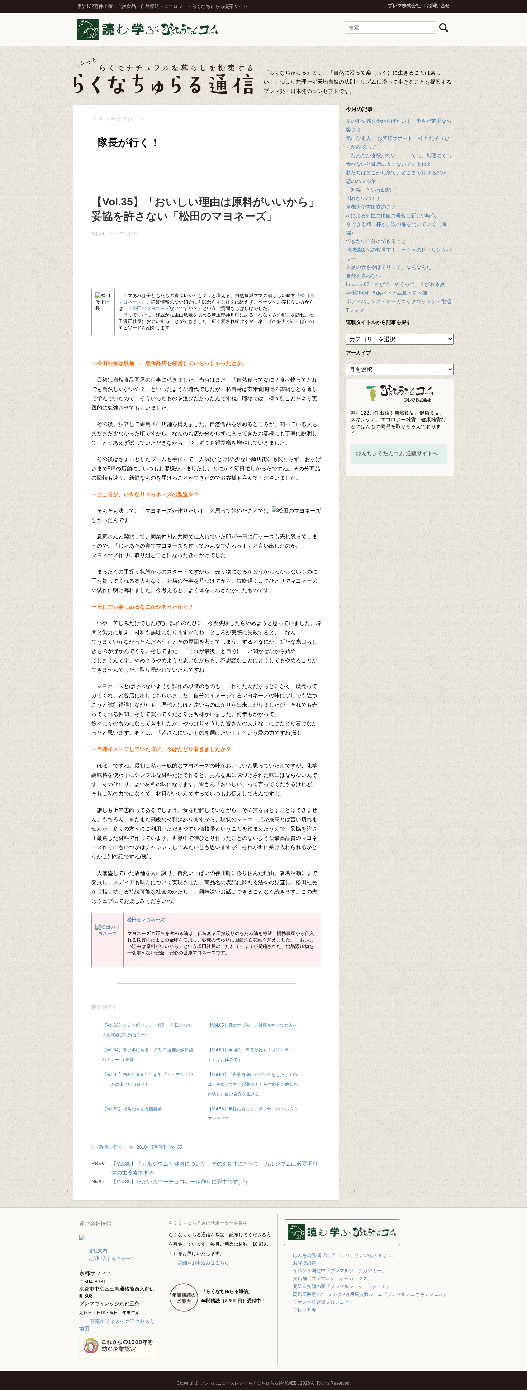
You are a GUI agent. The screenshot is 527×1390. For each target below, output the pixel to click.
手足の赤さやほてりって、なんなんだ (388, 267)
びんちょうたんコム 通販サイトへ (397, 453)
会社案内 (98, 1250)
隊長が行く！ (106, 1007)
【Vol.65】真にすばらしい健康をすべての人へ (252, 1025)
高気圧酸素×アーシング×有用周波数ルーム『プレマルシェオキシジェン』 (370, 1294)
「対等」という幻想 (368, 190)
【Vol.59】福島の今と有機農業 (132, 1108)
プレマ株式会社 (404, 5)
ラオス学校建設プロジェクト (323, 1302)
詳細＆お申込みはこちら (203, 1262)
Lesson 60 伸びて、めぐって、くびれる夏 (395, 284)
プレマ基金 (304, 1310)
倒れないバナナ (363, 198)
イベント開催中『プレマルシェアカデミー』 (339, 1270)
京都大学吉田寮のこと (371, 207)
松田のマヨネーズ (151, 308)
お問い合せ (438, 5)
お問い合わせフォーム (112, 1258)
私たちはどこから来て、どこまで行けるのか (396, 172)
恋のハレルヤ (361, 181)
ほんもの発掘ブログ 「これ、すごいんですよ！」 (345, 1255)
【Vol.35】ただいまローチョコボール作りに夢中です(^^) (179, 1181)
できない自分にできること (376, 241)
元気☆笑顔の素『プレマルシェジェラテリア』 (342, 1286)
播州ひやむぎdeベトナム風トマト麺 (386, 293)
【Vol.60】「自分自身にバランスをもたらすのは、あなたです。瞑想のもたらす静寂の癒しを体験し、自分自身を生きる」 (253, 1084)
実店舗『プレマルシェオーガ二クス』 (332, 1278)
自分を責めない (363, 276)
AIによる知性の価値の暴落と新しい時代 (391, 215)
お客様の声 (304, 1263)
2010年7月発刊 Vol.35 (159, 1147)
